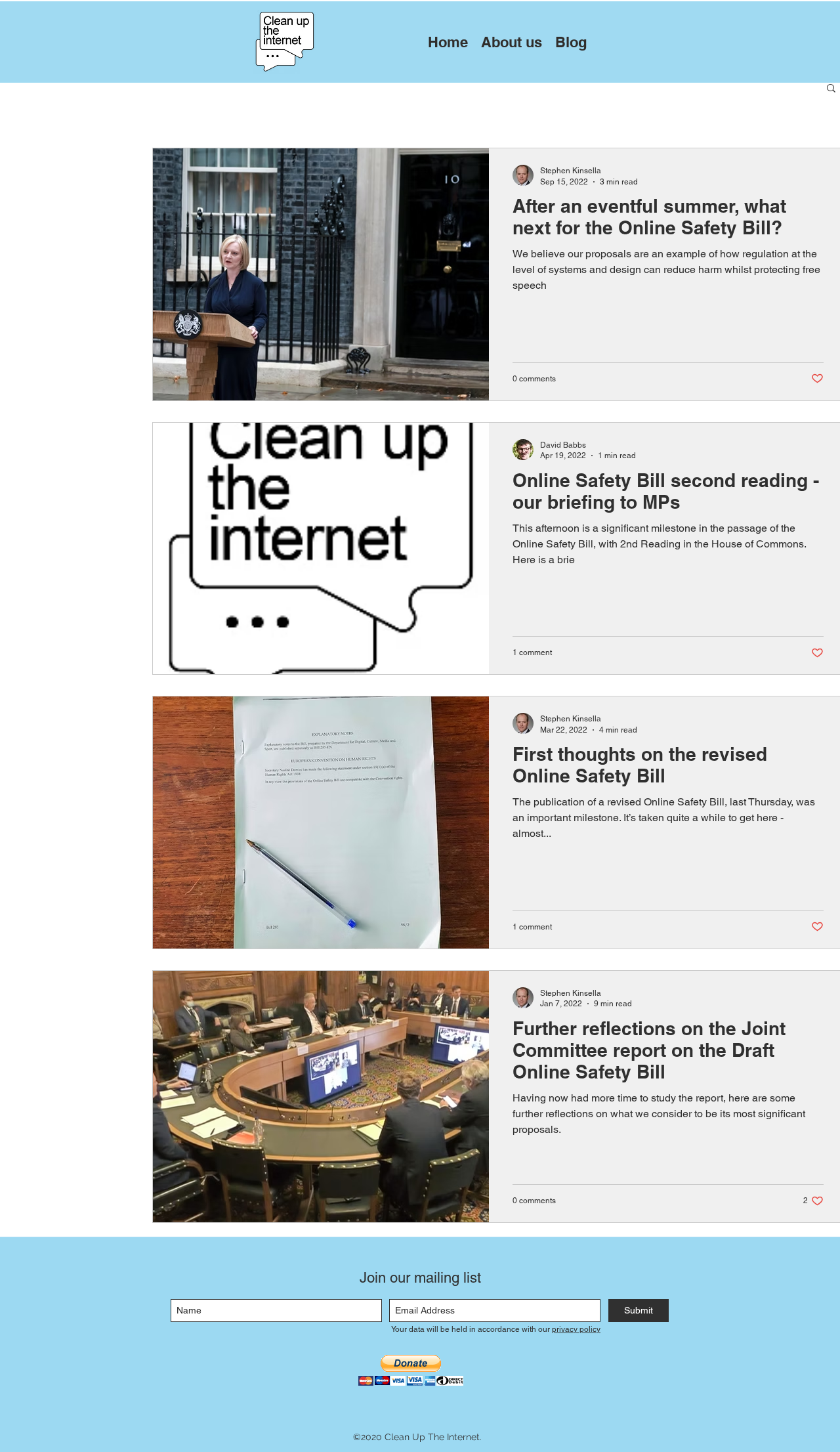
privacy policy (576, 1329)
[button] (831, 89)
